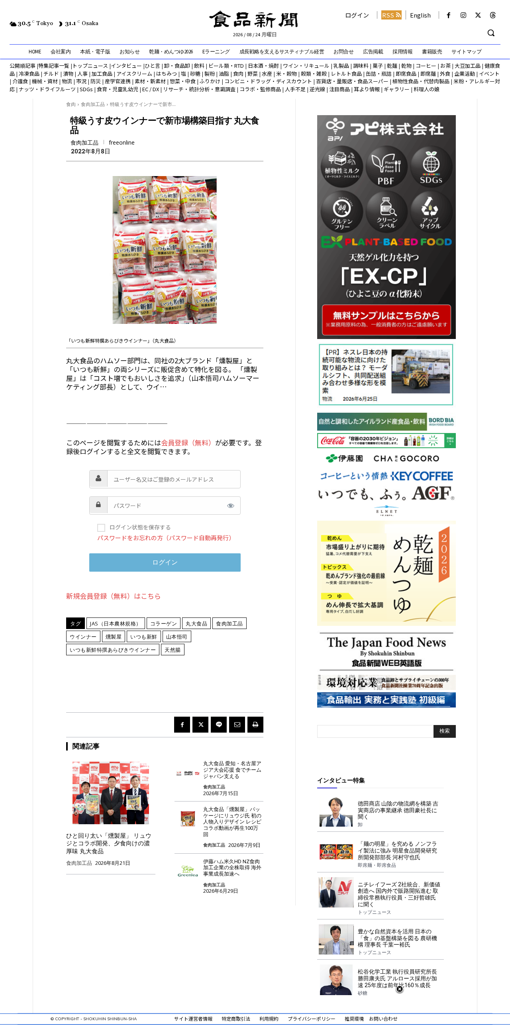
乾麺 (392, 65)
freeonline (122, 142)
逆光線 (317, 89)
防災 (95, 81)
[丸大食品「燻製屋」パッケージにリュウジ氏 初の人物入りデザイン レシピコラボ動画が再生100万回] (188, 816)
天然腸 (173, 649)
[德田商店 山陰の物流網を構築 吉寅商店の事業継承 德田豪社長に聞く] (336, 811)
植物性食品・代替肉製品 (420, 81)
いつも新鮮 (143, 636)
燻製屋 (114, 636)
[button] (490, 32)
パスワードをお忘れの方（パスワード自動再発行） (166, 537)
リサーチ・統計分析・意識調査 (199, 89)
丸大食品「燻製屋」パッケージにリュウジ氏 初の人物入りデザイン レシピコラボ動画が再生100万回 (232, 821)
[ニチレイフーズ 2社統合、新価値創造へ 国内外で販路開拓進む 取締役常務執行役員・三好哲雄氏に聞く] (336, 892)
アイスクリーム (134, 73)
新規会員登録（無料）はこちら (113, 596)
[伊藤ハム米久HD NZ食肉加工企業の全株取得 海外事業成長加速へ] (188, 869)
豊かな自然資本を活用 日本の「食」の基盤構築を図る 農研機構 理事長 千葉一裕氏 (397, 938)
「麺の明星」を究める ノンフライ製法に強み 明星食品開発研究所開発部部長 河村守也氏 (397, 850)
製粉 (209, 73)
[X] (478, 15)
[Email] (237, 725)
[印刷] (255, 725)
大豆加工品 (468, 65)
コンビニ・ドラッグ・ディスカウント (268, 81)
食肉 (238, 73)
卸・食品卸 (176, 65)
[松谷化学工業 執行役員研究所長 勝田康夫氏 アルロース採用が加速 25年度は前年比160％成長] (336, 979)
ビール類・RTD (226, 65)
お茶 (445, 65)
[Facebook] (448, 15)
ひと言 (152, 65)
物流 (67, 81)
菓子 (378, 65)
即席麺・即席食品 (377, 865)
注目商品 (339, 89)
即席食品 (406, 73)
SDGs (86, 89)
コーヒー (426, 65)
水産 (267, 73)
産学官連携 (118, 81)
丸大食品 (196, 623)
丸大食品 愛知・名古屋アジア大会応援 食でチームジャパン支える (232, 769)
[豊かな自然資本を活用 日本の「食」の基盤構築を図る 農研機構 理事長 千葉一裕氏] (336, 939)
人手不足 (295, 89)
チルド (51, 73)
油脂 (224, 73)
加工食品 (102, 73)
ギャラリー (397, 89)
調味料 (361, 65)
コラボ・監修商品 (260, 89)
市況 (81, 81)
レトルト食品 (346, 73)
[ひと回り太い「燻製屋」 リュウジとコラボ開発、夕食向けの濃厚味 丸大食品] (110, 793)
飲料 (199, 65)
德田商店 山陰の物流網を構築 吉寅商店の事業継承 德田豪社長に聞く (398, 810)
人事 (82, 73)
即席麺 (428, 73)
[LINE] (219, 725)
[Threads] (493, 15)
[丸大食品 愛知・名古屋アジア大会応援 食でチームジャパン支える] (188, 771)
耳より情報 (367, 89)
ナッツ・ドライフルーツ (47, 89)
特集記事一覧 (53, 65)
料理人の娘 (426, 89)
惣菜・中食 (183, 81)
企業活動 (464, 73)
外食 (445, 73)
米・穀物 (286, 73)
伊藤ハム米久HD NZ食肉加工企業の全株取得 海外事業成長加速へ (232, 867)
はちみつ (166, 73)
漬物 (68, 73)
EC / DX (150, 89)
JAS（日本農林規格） (115, 623)
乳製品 (341, 65)
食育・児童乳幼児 (117, 89)
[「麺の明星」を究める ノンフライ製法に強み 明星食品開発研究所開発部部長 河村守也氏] (336, 852)
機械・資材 (45, 81)
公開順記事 (22, 65)
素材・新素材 (150, 81)
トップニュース (90, 65)
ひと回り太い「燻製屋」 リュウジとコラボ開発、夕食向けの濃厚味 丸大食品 (108, 843)
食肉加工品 (93, 104)
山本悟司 (177, 636)
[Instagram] (463, 15)
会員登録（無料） (188, 442)
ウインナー (83, 636)
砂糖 (195, 73)
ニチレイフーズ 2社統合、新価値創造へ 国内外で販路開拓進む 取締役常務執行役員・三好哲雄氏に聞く (399, 894)
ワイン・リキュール (306, 65)
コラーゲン (163, 623)
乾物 (406, 65)
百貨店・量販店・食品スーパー (352, 81)
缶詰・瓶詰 (379, 73)
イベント (489, 73)
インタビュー (126, 65)
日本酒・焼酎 (263, 65)
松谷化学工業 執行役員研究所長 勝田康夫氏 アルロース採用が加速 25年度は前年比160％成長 (397, 978)
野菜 (252, 73)
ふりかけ (210, 81)
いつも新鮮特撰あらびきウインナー (113, 649)
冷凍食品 (29, 73)
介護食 (20, 81)
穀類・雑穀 (314, 73)
